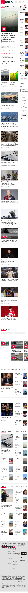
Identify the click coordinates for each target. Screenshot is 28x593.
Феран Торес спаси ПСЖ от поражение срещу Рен (22, 26)
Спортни (3, 400)
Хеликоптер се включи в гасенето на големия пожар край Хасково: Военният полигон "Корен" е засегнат (8, 38)
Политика (10, 486)
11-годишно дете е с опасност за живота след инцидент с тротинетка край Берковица (9, 164)
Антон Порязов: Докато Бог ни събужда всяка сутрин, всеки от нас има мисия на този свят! (18, 491)
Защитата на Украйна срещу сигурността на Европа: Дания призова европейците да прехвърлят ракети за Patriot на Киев (9, 222)
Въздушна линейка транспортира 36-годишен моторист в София (4, 460)
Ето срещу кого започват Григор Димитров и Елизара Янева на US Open (9, 281)
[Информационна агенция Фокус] (19, 557)
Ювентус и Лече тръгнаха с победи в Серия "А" (22, 66)
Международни (5, 369)
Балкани (24, 369)
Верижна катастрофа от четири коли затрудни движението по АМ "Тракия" (18, 452)
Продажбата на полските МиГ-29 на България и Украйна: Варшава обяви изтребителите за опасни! (9, 125)
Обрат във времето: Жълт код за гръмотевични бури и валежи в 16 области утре (14, 84)
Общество (17, 486)
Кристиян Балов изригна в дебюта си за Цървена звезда (8, 319)
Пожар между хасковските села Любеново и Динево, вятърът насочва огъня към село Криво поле (8, 57)
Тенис (13, 400)
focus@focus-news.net (15, 552)
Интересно (10, 561)
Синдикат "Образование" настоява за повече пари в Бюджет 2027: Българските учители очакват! (8, 183)
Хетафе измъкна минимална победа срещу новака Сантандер (22, 53)
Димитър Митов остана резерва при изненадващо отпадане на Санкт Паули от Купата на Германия (22, 40)
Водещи (13, 338)
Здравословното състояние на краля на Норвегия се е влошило (9, 202)
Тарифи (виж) (14, 558)
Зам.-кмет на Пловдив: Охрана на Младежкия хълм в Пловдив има (18, 499)
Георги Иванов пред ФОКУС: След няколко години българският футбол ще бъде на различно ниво (18, 515)
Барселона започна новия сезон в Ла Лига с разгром (22, 13)
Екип (14, 568)
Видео (9, 563)
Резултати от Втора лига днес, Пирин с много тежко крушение (22, 59)
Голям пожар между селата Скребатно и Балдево (4, 468)
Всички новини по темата (8, 63)
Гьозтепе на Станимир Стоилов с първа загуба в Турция (22, 20)
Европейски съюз (16, 369)
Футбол (9, 400)
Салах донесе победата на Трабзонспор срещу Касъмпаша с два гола (9, 300)
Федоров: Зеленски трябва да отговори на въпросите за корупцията (8, 261)
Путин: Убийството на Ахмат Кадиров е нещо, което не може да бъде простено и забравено (7, 388)
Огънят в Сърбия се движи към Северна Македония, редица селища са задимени (8, 61)
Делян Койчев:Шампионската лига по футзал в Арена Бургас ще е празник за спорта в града (7, 505)
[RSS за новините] (22, 557)
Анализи (10, 556)
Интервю (3, 486)
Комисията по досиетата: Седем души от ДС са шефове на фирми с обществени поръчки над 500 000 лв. (9, 144)
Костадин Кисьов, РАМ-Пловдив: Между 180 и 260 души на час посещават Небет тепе (4, 523)
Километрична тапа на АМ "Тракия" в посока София (8, 104)
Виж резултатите (24, 119)
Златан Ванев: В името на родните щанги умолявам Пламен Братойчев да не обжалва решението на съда (4, 531)
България (10, 546)
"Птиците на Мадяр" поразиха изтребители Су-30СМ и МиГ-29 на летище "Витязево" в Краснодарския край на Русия (9, 242)
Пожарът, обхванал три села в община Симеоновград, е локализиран (18, 460)
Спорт (23, 486)
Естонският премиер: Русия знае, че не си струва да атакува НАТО (22, 46)
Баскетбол (19, 400)
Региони (3, 431)
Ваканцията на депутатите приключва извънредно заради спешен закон (4, 84)
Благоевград (10, 431)
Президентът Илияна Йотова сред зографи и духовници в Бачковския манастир (18, 468)
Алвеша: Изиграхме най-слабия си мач (22, 73)
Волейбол (25, 400)
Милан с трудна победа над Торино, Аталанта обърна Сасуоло (22, 33)
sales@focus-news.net (15, 565)
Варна (22, 431)
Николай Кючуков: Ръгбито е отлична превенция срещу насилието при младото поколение (4, 515)
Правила (15, 570)
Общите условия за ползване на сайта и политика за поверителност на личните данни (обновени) (12, 578)
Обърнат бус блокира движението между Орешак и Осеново (18, 476)
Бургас (17, 431)
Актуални (19, 338)
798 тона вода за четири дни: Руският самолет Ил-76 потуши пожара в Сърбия (18, 391)
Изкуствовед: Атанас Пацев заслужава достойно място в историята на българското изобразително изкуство (18, 531)
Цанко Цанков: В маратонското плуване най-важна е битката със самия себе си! (18, 507)
